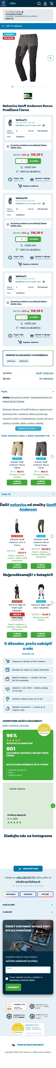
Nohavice (11, 361)
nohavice (18, 504)
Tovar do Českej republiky (30, 1044)
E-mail (9, 968)
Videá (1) (6, 494)
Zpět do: (14, 25)
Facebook (28, 894)
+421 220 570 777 (25, 877)
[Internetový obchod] (12, 3)
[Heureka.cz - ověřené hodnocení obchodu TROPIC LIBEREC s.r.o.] (28, 1029)
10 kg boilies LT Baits (13, 14)
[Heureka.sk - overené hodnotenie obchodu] (44, 730)
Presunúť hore (30, 868)
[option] (28, 58)
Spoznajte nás (28, 653)
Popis (4, 391)
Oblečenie (23, 361)
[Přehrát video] (28, 96)
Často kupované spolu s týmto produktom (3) (25, 435)
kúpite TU (9, 18)
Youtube (45, 894)
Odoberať (13, 987)
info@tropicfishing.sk (28, 881)
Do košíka (34, 161)
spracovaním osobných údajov (22, 980)
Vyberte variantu (17, 482)
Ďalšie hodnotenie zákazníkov (16, 725)
